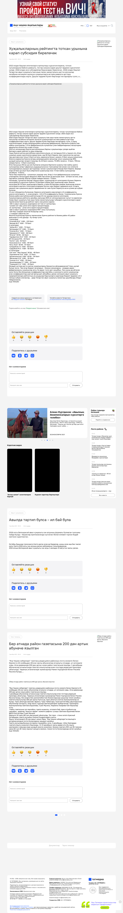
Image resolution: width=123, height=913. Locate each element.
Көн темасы (15, 637)
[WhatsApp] (32, 355)
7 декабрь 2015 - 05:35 (15, 59)
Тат (91, 26)
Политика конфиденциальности (20, 909)
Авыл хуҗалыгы (17, 42)
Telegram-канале (19, 299)
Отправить (76, 385)
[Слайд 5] (52, 440)
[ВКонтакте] (13, 355)
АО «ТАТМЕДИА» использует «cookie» (21, 907)
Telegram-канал (31, 308)
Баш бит (13, 31)
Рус (82, 26)
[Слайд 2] (44, 440)
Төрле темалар (68, 845)
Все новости (103, 495)
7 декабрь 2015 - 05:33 (15, 526)
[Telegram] (26, 355)
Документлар (54, 845)
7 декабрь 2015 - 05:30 (15, 654)
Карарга (105, 907)
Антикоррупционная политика (19, 906)
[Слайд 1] (41, 440)
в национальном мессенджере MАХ (62, 299)
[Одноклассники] (20, 355)
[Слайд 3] (47, 440)
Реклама (22, 31)
